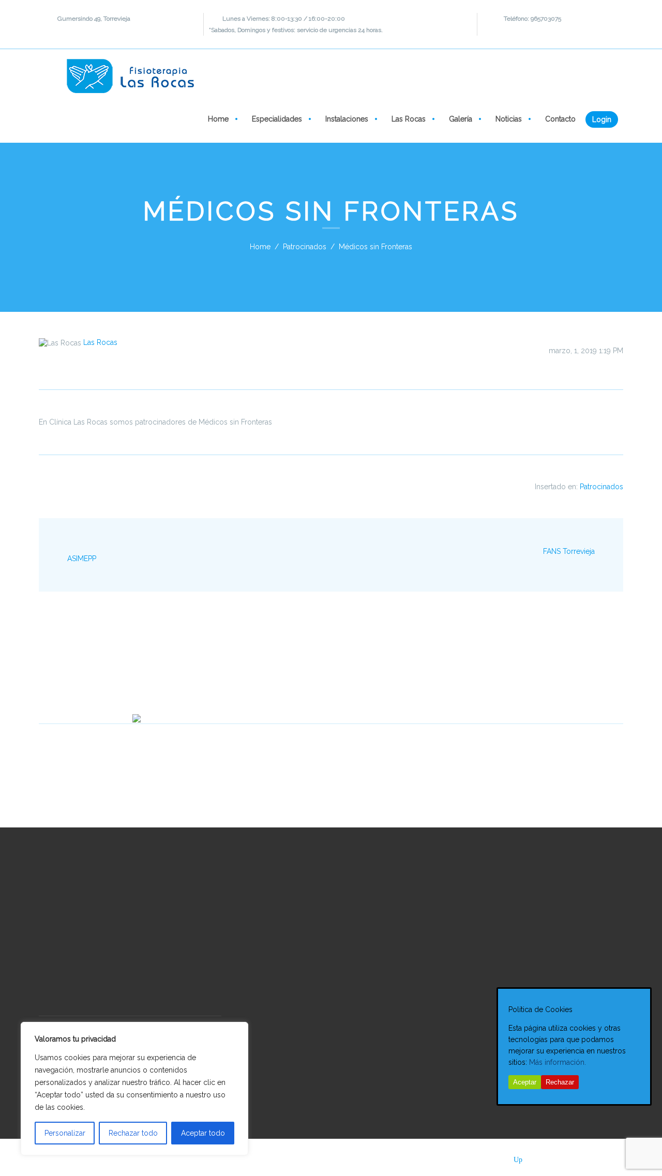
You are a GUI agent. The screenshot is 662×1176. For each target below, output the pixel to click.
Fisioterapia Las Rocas (103, 1157)
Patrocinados (304, 247)
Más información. (557, 1062)
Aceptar (524, 1082)
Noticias (507, 119)
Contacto (559, 119)
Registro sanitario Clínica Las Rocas (98, 1010)
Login (601, 119)
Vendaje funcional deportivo (333, 1065)
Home (217, 119)
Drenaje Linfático (275, 1012)
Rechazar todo (133, 1133)
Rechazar (560, 1082)
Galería (459, 119)
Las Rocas (407, 119)
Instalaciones (345, 119)
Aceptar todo (203, 1133)
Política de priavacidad (291, 1157)
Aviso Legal (423, 1157)
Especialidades (276, 119)
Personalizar (64, 1133)
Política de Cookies (367, 1157)
